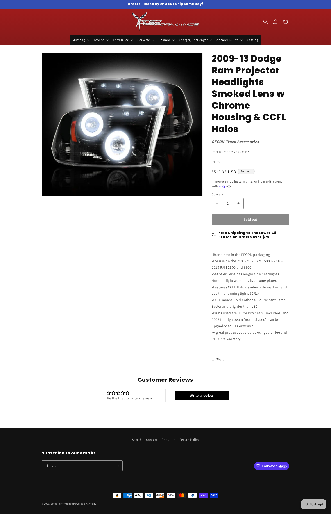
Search (137, 440)
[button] (80, 40)
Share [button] (220, 359)
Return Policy (189, 440)
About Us (168, 440)
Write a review (201, 395)
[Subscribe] (117, 465)
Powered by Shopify (84, 503)
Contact (152, 440)
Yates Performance (62, 503)
